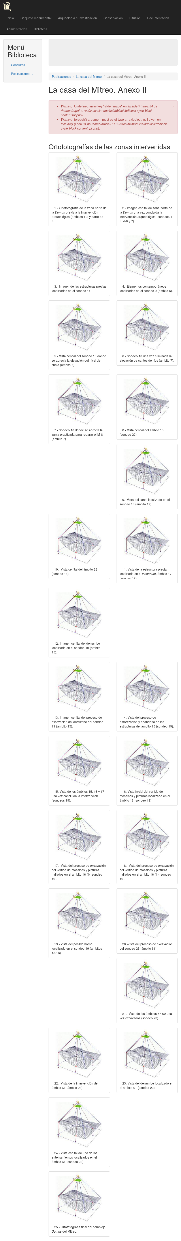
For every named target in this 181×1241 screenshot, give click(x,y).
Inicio (10, 18)
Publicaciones (21, 73)
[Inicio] (8, 6)
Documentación (158, 18)
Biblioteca (40, 29)
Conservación (113, 18)
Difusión (135, 18)
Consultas (18, 65)
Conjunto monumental (36, 18)
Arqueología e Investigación (77, 18)
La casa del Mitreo (89, 76)
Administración (17, 29)
